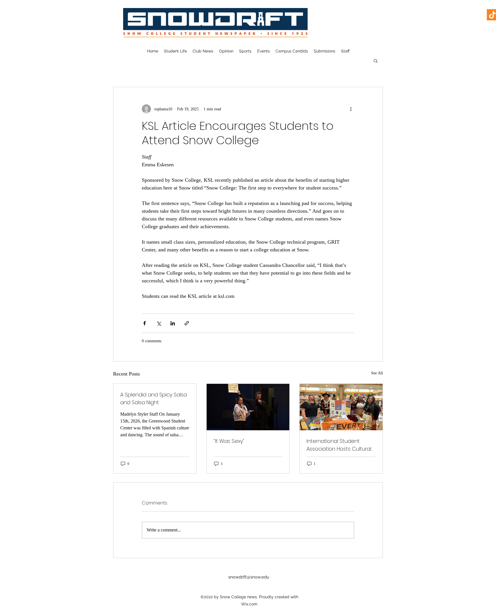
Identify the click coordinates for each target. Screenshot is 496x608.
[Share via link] (186, 323)
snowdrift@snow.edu (248, 577)
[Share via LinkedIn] (172, 323)
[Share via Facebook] (144, 323)
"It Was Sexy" (229, 441)
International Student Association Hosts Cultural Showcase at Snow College (339, 445)
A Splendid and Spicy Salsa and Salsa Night (153, 398)
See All (377, 373)
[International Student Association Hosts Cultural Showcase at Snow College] (341, 407)
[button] (375, 60)
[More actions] (350, 108)
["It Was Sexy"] (248, 407)
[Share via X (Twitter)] (158, 323)
